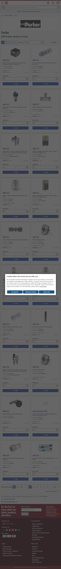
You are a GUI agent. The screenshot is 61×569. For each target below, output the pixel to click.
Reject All (47, 292)
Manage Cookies (30, 292)
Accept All (15, 292)
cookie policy (43, 286)
